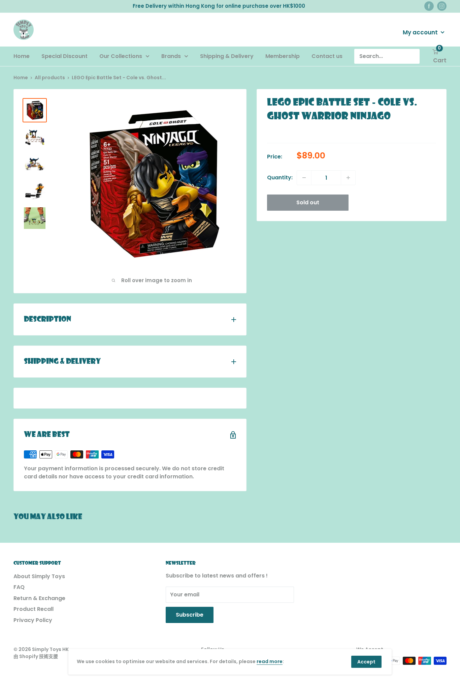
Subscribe (189, 615)
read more (270, 661)
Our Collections (120, 56)
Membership (282, 56)
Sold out (307, 202)
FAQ (19, 587)
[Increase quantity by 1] (348, 178)
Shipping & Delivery (227, 56)
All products (50, 77)
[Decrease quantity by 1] (304, 178)
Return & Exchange (39, 598)
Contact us (326, 56)
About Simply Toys (39, 576)
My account (421, 32)
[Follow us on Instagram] (442, 6)
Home (21, 56)
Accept (366, 661)
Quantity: (280, 177)
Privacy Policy (32, 620)
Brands (171, 56)
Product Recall (33, 609)
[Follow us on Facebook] (429, 6)
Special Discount (64, 56)
